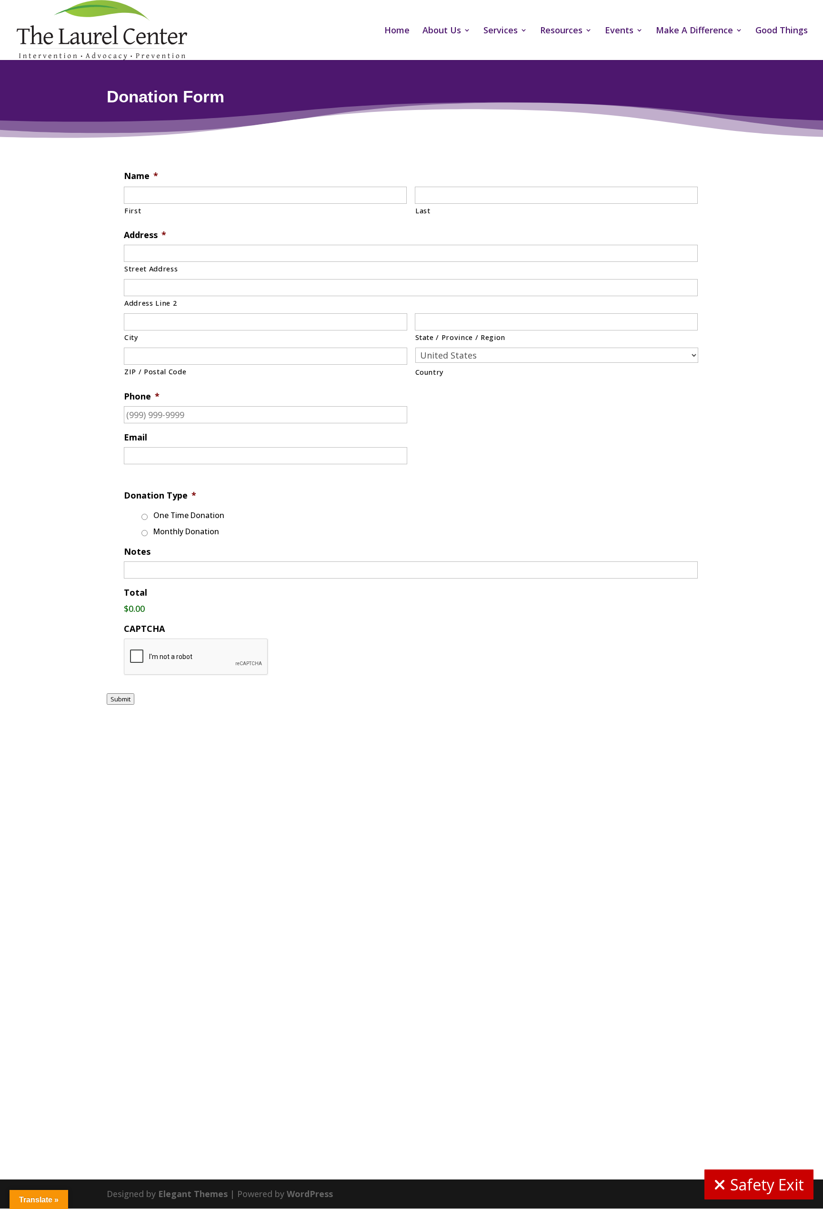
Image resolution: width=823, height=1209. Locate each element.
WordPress (310, 1193)
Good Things (781, 31)
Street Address (151, 268)
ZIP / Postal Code (155, 371)
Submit (120, 699)
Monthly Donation (186, 531)
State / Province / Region (460, 337)
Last (423, 210)
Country (429, 372)
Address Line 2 (150, 303)
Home (397, 31)
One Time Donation (188, 515)
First (132, 210)
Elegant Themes (193, 1193)
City (131, 337)
